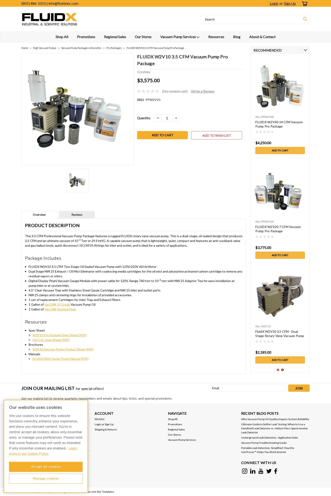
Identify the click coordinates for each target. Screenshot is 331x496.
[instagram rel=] (244, 471)
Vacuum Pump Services (178, 36)
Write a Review (202, 91)
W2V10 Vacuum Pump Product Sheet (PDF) (63, 349)
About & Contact (262, 36)
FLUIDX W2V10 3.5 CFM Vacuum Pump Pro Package (155, 47)
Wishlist (99, 419)
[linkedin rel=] (253, 471)
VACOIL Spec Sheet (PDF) (51, 340)
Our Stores (143, 36)
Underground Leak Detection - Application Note (269, 437)
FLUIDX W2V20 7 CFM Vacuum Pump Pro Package (278, 229)
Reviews (77, 214)
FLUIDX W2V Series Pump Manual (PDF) (60, 359)
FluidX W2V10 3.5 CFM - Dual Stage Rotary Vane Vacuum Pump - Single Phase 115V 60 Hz (279, 334)
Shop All (62, 36)
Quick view (280, 319)
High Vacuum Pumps (44, 47)
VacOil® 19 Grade (57, 304)
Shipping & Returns (106, 429)
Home (24, 47)
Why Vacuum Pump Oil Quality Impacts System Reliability (275, 419)
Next (305, 50)
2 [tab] (282, 370)
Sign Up (290, 3)
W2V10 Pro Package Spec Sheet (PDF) (59, 335)
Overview (39, 214)
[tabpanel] (280, 106)
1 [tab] (278, 370)
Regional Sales (115, 36)
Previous (301, 50)
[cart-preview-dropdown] (304, 3)
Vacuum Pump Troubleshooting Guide (264, 442)
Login (274, 3)
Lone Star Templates (102, 491)
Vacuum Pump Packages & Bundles (81, 47)
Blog (236, 36)
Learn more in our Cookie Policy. (43, 451)
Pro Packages (114, 47)
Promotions (86, 36)
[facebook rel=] (276, 471)
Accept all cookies (46, 467)
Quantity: (144, 118)
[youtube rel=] (261, 471)
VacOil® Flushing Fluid (60, 309)
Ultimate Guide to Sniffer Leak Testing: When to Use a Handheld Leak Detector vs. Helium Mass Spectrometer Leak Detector (274, 428)
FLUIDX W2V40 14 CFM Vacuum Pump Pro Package (279, 124)
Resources (216, 36)
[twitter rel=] (269, 471)
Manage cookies (46, 479)
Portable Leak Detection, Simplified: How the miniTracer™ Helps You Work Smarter (267, 450)
